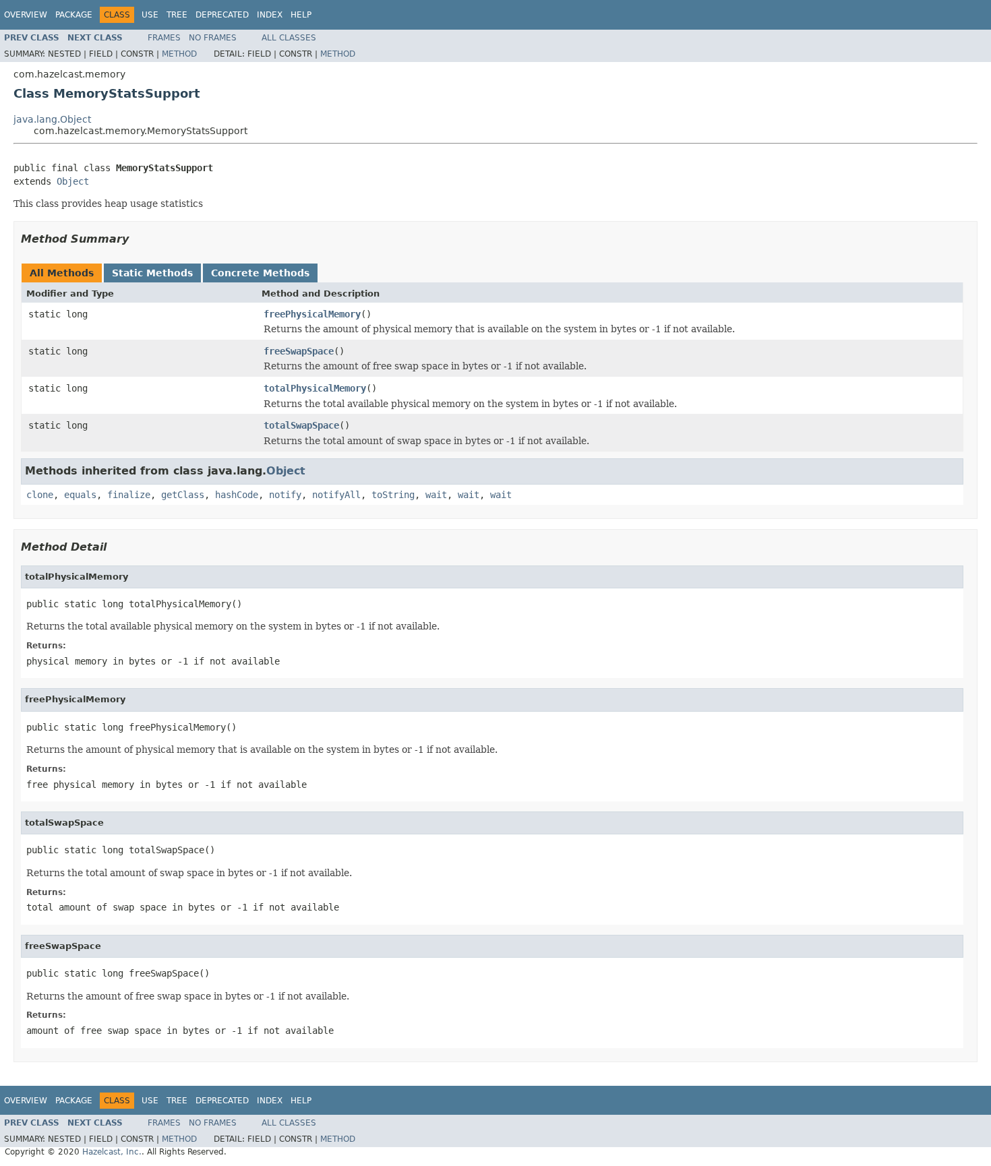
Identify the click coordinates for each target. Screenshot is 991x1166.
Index (269, 15)
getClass (182, 494)
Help (301, 15)
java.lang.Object (52, 119)
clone (39, 494)
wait (436, 494)
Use (150, 15)
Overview (25, 15)
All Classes (289, 37)
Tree (177, 15)
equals (80, 494)
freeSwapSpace (299, 351)
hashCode (236, 494)
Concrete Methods (260, 273)
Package (73, 15)
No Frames (213, 37)
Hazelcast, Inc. (112, 1152)
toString (393, 494)
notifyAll (336, 494)
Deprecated (222, 15)
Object (73, 181)
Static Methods (152, 273)
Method (179, 54)
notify (285, 494)
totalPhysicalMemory (315, 388)
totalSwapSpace (301, 425)
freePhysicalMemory (312, 314)
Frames (164, 37)
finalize (128, 494)
